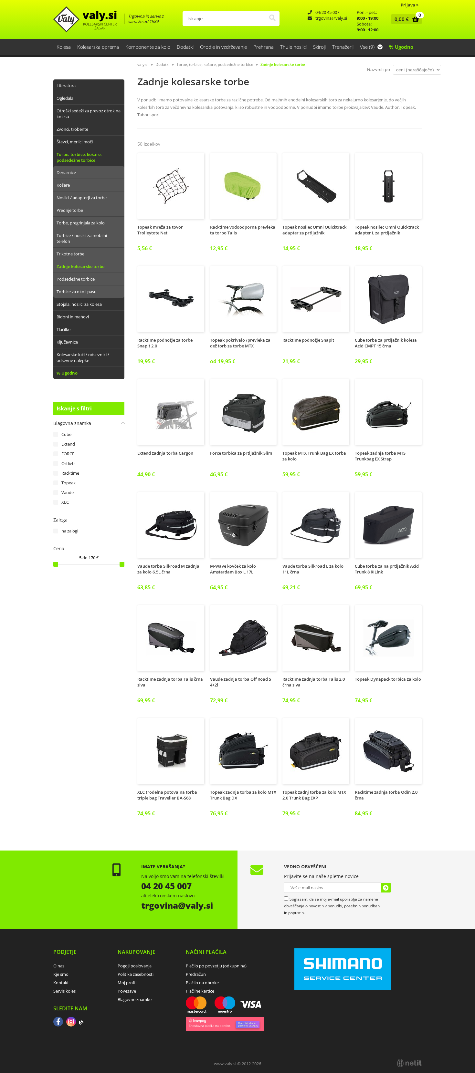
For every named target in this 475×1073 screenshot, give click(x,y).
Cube (66, 434)
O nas (58, 966)
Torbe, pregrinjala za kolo (81, 223)
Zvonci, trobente (72, 129)
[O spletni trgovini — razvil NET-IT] (409, 1063)
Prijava (409, 5)
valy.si (142, 64)
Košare (63, 185)
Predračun (196, 974)
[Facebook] (58, 1022)
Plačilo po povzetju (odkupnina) (216, 966)
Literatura (66, 85)
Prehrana (263, 47)
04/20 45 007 (327, 12)
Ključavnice (67, 342)
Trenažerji (343, 47)
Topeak (68, 483)
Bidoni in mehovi (73, 317)
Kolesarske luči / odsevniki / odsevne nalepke (83, 357)
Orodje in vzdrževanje (223, 47)
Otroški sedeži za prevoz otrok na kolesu (89, 113)
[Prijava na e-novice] (386, 887)
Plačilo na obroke (202, 982)
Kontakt (61, 982)
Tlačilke (63, 329)
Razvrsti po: (379, 69)
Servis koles (64, 991)
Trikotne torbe (70, 254)
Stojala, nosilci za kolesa (79, 304)
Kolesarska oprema (98, 47)
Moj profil (127, 982)
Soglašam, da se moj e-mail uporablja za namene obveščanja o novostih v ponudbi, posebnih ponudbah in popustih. (332, 905)
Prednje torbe (70, 210)
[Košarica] (405, 19)
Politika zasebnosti (135, 974)
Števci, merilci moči (75, 142)
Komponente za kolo (147, 47)
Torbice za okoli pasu (77, 291)
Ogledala (65, 98)
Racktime (70, 473)
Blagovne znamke (135, 999)
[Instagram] (71, 1022)
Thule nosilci (293, 47)
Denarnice (66, 172)
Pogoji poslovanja (135, 966)
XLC (65, 502)
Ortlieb (68, 463)
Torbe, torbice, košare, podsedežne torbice (79, 157)
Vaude (67, 492)
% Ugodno (401, 47)
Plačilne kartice (200, 991)
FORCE (67, 454)
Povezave (127, 991)
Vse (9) (368, 47)
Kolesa (64, 47)
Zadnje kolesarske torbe (80, 266)
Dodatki (185, 47)
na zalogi (69, 531)
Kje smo (61, 974)
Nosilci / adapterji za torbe (82, 198)
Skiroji (319, 47)
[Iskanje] (272, 18)
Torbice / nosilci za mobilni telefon (82, 238)
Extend (68, 444)
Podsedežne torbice (76, 279)
